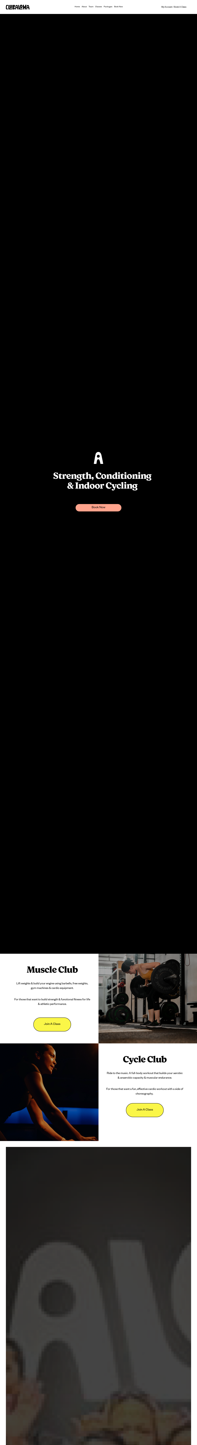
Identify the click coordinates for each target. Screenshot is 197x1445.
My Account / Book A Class (173, 7)
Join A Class (52, 1024)
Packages (108, 7)
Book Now (118, 7)
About (84, 7)
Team (91, 7)
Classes (98, 7)
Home (77, 7)
